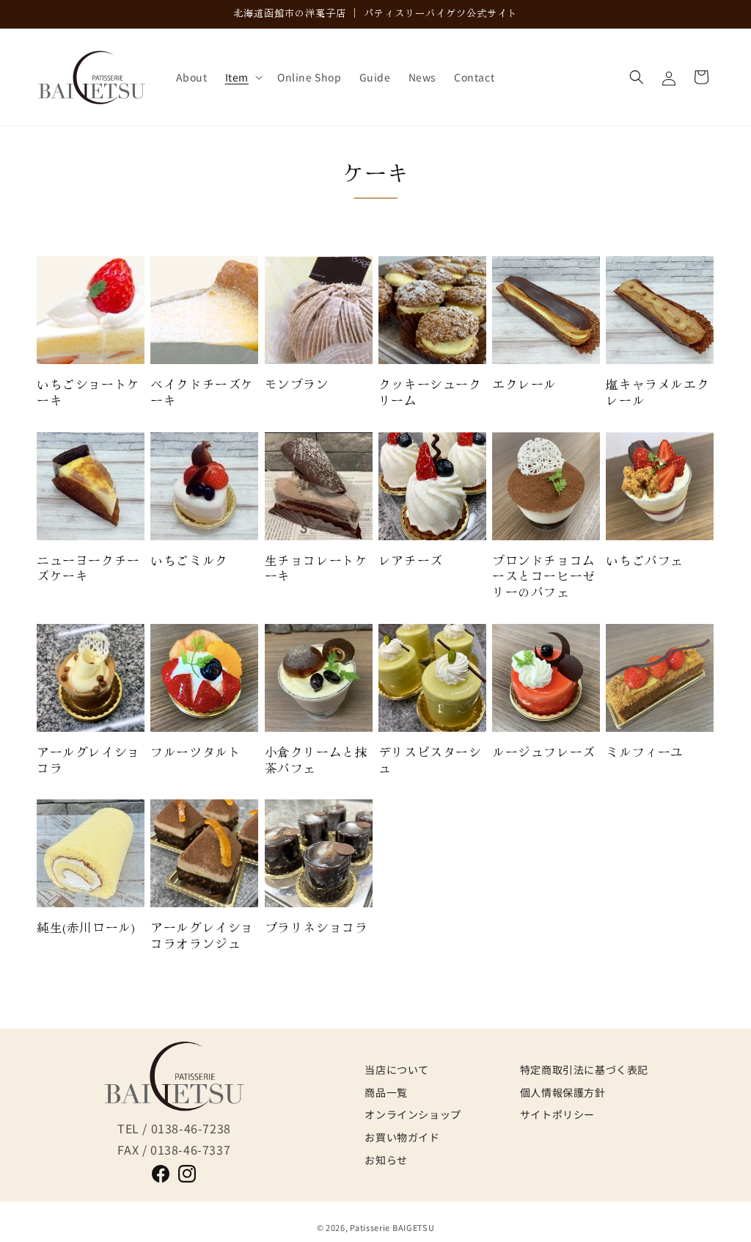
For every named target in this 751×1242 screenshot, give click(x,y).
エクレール (524, 385)
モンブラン (297, 385)
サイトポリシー (557, 1114)
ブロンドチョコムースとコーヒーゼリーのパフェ (544, 576)
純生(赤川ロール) (86, 928)
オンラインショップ (412, 1114)
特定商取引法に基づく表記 (584, 1069)
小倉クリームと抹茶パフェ (316, 760)
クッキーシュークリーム (430, 392)
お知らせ (385, 1159)
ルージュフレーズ (544, 752)
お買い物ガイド (401, 1137)
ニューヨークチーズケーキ (88, 568)
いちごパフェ (645, 561)
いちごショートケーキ (88, 392)
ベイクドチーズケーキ (202, 392)
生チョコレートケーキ (316, 568)
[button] (242, 77)
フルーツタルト (195, 752)
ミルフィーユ (645, 752)
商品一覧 (385, 1092)
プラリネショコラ (316, 928)
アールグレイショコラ (88, 760)
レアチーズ (410, 561)
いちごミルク (189, 561)
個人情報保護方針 (563, 1092)
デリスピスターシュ (430, 760)
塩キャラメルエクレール (657, 392)
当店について (396, 1069)
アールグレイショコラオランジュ (202, 935)
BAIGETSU (413, 1227)
